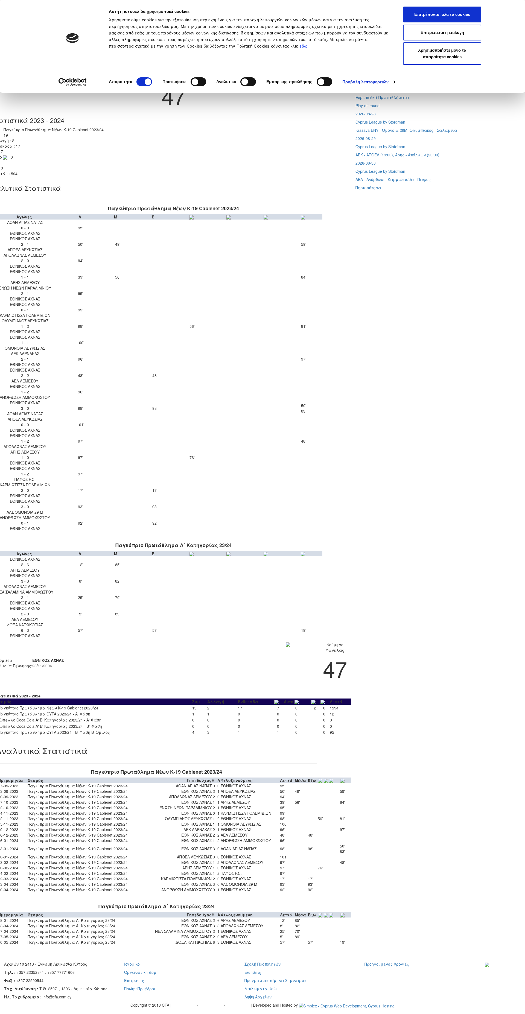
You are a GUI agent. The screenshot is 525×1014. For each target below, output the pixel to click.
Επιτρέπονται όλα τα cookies (442, 14)
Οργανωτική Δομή (141, 972)
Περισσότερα (368, 187)
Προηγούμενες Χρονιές (386, 964)
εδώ (304, 46)
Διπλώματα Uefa (260, 988)
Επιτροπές (134, 980)
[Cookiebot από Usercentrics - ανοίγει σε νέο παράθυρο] (73, 82)
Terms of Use (212, 1005)
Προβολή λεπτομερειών (365, 82)
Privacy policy (185, 1005)
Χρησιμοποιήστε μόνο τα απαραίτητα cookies (442, 53)
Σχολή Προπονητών (262, 964)
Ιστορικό (132, 964)
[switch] (198, 81)
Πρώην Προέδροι (139, 988)
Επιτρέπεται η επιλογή (442, 32)
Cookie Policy (238, 1005)
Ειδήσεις (252, 972)
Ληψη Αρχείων (258, 997)
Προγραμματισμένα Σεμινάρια (275, 980)
